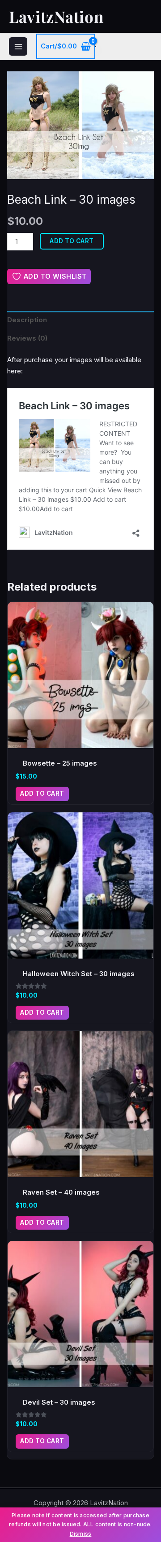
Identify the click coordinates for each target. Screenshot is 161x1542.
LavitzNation (56, 16)
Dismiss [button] (81, 1533)
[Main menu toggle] (18, 46)
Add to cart (72, 241)
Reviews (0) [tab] (27, 338)
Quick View (81, 740)
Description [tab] (27, 319)
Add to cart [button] (42, 793)
